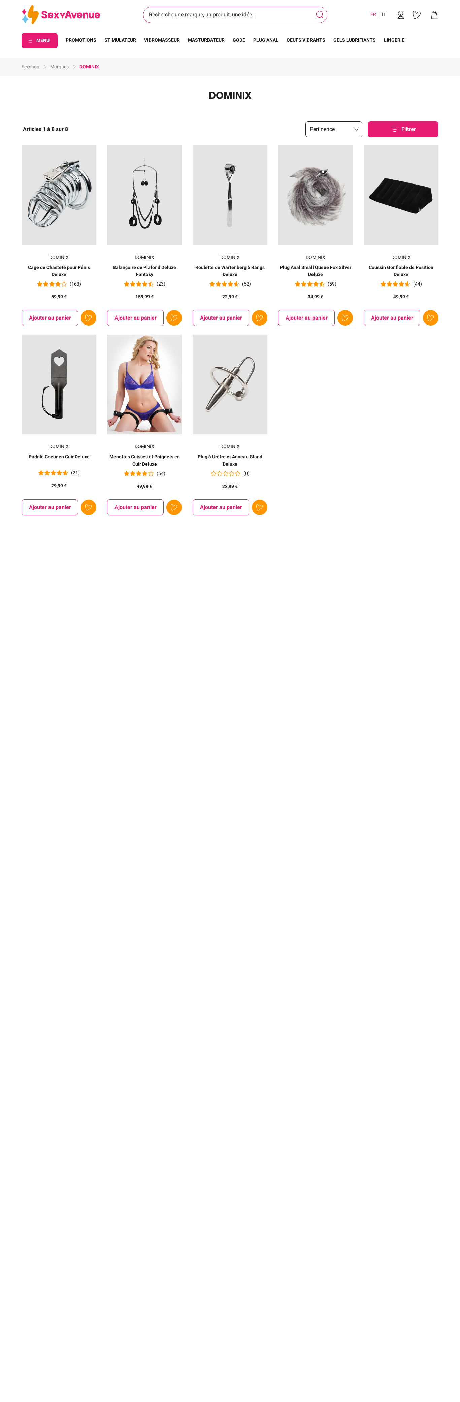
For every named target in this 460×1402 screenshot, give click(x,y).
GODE (239, 40)
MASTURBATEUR (206, 40)
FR (373, 14)
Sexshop (30, 66)
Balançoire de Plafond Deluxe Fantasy (144, 271)
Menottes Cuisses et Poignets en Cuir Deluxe (144, 460)
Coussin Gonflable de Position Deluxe (401, 271)
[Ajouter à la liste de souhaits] (88, 318)
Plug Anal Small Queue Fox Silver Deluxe (315, 271)
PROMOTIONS (81, 40)
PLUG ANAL (265, 40)
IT (384, 14)
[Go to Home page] (61, 15)
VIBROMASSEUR (162, 40)
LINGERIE (394, 40)
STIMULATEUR (120, 40)
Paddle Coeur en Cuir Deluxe (59, 456)
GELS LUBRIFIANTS (354, 40)
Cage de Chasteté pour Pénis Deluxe (59, 271)
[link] (401, 15)
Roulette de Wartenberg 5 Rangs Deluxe (230, 271)
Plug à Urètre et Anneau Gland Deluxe (230, 460)
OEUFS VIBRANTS (306, 40)
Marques (59, 66)
